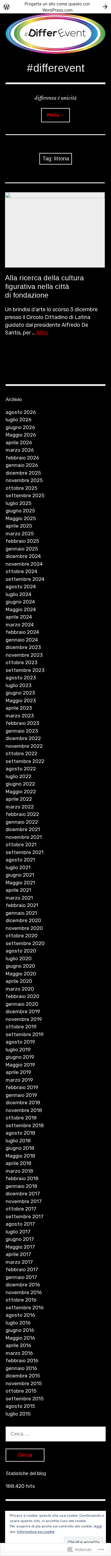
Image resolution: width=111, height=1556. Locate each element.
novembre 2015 (24, 1383)
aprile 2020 (19, 981)
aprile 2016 (18, 1345)
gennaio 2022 (22, 822)
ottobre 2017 (21, 1209)
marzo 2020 (20, 989)
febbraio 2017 (22, 1269)
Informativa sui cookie (35, 1532)
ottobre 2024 (21, 571)
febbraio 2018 (22, 1178)
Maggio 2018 (20, 1156)
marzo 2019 (19, 1080)
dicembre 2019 (23, 1011)
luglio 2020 (19, 958)
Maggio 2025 (21, 518)
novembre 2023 (24, 655)
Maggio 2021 (20, 883)
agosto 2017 (20, 1224)
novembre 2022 (24, 746)
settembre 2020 (25, 943)
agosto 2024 (21, 586)
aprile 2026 (19, 442)
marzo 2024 (20, 625)
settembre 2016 (25, 1308)
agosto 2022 (21, 769)
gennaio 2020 (22, 1004)
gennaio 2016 (21, 1368)
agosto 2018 (20, 1133)
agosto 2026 (21, 412)
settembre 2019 (25, 1034)
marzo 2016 (19, 1353)
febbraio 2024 (22, 632)
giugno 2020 (20, 966)
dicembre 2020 (23, 920)
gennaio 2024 (22, 640)
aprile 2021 (18, 890)
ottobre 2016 (21, 1300)
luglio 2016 (18, 1323)
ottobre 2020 (22, 936)
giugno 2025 (20, 511)
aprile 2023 (19, 708)
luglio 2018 (18, 1141)
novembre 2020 (24, 928)
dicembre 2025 (23, 473)
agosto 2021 (20, 860)
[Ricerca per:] (56, 1434)
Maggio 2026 (21, 435)
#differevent (56, 68)
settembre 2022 (25, 761)
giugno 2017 (20, 1239)
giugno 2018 (20, 1148)
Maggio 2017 (20, 1247)
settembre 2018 (25, 1125)
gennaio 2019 (21, 1095)
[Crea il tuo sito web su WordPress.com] (55, 6)
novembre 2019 (24, 1019)
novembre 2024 (24, 564)
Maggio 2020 (21, 974)
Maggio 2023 (21, 700)
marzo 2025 (20, 534)
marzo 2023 (20, 716)
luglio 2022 (18, 776)
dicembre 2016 (23, 1285)
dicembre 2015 (23, 1376)
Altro (42, 332)
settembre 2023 (25, 670)
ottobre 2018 (21, 1118)
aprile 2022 (19, 799)
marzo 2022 (20, 807)
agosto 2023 (21, 678)
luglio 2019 (18, 1050)
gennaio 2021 (21, 913)
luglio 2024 (18, 594)
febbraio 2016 (22, 1360)
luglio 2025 (18, 503)
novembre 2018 (24, 1110)
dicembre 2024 (23, 556)
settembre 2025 (25, 495)
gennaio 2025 (22, 549)
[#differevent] (56, 33)
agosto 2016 (20, 1315)
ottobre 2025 (21, 488)
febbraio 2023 (22, 723)
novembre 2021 (24, 837)
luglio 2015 (18, 1414)
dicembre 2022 (23, 738)
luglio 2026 (18, 420)
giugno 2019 (20, 1057)
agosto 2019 (20, 1042)
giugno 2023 (20, 693)
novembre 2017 (24, 1201)
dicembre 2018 (23, 1102)
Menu (53, 115)
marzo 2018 (19, 1171)
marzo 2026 (20, 450)
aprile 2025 (19, 526)
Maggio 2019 (20, 1065)
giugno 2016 (20, 1330)
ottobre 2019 (21, 1027)
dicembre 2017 (23, 1194)
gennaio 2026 (22, 465)
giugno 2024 (20, 602)
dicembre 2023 (23, 647)
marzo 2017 (19, 1262)
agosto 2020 (21, 951)
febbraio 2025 (22, 541)
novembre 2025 (24, 480)
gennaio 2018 (21, 1186)
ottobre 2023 (21, 662)
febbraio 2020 (22, 996)
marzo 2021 (19, 898)
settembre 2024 (25, 579)
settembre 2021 (25, 852)
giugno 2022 (20, 784)
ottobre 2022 (21, 753)
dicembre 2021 (23, 829)
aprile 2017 (18, 1254)
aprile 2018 (18, 1163)
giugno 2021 (20, 875)
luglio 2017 (18, 1232)
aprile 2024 (19, 617)
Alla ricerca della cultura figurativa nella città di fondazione (44, 286)
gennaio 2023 (22, 731)
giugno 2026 (20, 427)
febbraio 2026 (22, 458)
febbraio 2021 (22, 905)
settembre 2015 (25, 1399)
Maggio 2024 (21, 609)
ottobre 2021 (21, 844)
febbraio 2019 (22, 1087)
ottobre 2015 (21, 1391)
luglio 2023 (18, 685)
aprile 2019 (18, 1072)
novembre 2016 (24, 1292)
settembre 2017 (25, 1216)
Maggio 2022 (21, 792)
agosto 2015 (20, 1406)
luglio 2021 (18, 867)
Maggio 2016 (20, 1338)
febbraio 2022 (22, 814)
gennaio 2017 (21, 1277)
